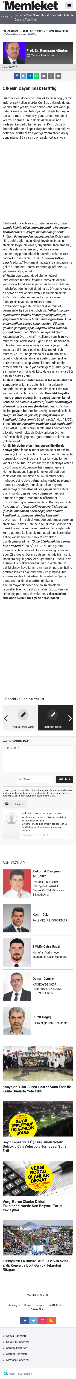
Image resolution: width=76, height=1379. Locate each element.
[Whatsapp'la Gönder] (36, 76)
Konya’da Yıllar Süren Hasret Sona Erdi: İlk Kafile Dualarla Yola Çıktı (44, 17)
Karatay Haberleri (16, 1348)
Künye (27, 1305)
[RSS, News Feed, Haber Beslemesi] (51, 1320)
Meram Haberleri (16, 1354)
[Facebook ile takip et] (24, 1320)
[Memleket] (30, 5)
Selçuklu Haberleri (17, 1342)
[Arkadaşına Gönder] (44, 76)
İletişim (40, 1305)
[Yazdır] (51, 76)
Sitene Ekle (37, 1309)
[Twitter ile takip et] (33, 1320)
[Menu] (69, 5)
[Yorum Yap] (58, 76)
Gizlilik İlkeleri (55, 1305)
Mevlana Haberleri (17, 1360)
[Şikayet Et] (70, 835)
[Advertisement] (38, 178)
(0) (38, 835)
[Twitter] (23, 76)
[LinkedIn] (30, 76)
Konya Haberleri (16, 1336)
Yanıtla (28, 835)
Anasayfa (14, 1305)
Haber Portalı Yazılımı (21, 1373)
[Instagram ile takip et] (42, 1320)
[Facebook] (17, 76)
